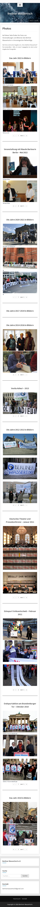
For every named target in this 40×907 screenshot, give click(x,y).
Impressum (16, 899)
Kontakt (24, 899)
